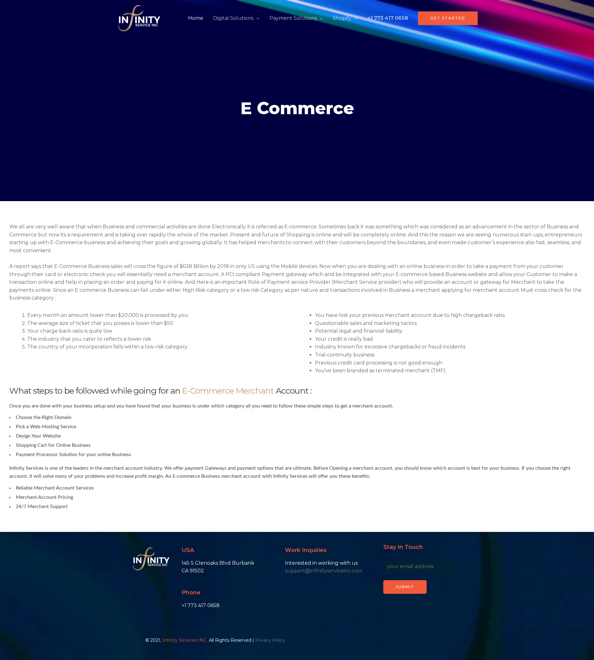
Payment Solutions (293, 18)
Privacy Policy (270, 640)
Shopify (342, 18)
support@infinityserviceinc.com (324, 571)
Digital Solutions (233, 18)
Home (195, 18)
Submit (405, 587)
